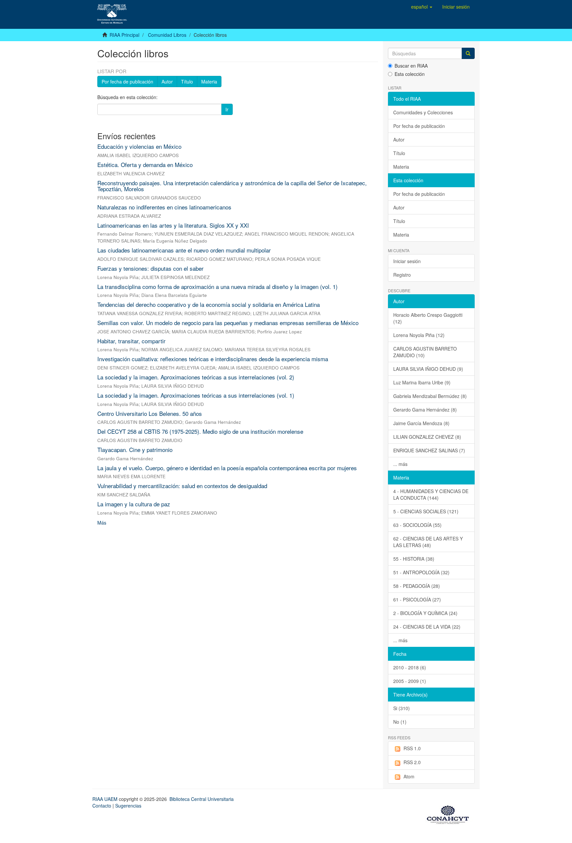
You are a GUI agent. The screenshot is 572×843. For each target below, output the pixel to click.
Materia (209, 81)
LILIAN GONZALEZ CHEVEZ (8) (427, 436)
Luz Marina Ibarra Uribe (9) (422, 382)
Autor (167, 81)
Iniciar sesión (407, 261)
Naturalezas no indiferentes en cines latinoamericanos (164, 207)
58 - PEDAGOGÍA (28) (416, 586)
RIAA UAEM (105, 799)
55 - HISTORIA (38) (413, 558)
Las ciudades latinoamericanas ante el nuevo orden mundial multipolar (184, 250)
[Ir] (468, 53)
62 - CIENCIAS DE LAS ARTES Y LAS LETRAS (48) (428, 541)
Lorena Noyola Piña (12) (419, 335)
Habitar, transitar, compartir (131, 341)
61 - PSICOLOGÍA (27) (417, 599)
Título (187, 81)
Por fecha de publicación (127, 81)
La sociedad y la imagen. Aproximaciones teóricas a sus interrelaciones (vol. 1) (195, 395)
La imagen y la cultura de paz (133, 504)
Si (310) (401, 708)
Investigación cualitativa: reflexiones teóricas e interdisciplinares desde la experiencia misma (212, 359)
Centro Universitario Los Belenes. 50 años (149, 413)
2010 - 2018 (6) (409, 667)
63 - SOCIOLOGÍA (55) (417, 525)
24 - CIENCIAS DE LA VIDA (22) (426, 626)
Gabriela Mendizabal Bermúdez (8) (430, 396)
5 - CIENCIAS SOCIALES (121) (425, 511)
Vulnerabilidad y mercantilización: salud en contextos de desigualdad (182, 485)
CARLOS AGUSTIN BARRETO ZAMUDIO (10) (425, 352)
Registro (402, 274)
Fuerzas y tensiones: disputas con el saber (150, 268)
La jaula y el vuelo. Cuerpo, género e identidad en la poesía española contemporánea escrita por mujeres (227, 468)
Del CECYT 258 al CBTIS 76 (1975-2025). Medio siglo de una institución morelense (200, 431)
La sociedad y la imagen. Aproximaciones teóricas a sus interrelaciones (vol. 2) (195, 377)
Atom (409, 776)
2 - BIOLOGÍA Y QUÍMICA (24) (425, 613)
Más (101, 522)
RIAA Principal (124, 34)
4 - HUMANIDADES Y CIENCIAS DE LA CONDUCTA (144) (430, 494)
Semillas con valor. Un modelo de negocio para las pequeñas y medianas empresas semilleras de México (227, 322)
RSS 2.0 (412, 762)
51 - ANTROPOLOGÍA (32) (421, 572)
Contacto (101, 805)
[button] (421, 6)
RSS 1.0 (412, 748)
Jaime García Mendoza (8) (421, 423)
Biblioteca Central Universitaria (201, 799)
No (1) (399, 721)
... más (400, 464)
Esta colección (410, 74)
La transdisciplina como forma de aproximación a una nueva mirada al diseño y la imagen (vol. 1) (217, 286)
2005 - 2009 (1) (409, 681)
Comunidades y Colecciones (423, 112)
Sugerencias (128, 805)
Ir (226, 109)
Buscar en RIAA (411, 65)
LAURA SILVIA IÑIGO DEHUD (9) (428, 368)
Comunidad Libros (167, 34)
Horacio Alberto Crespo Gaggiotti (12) (427, 318)
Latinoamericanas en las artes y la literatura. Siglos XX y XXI (173, 225)
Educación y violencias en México (139, 146)
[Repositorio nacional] (450, 813)
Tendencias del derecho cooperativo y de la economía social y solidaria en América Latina (208, 304)
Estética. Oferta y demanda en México (145, 164)
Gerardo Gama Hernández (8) (425, 409)
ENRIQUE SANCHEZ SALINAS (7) (429, 450)
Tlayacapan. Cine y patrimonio (134, 449)
